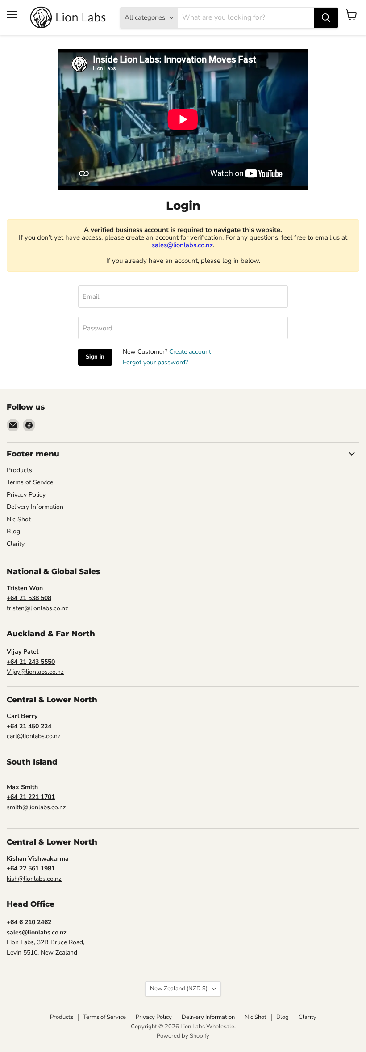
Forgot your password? (155, 362)
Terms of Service (30, 482)
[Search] (326, 18)
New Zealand (179, 988)
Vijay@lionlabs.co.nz (35, 672)
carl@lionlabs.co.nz (34, 736)
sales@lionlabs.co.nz (182, 245)
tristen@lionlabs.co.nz (37, 608)
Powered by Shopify (183, 1036)
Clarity (16, 544)
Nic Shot (19, 519)
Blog (13, 531)
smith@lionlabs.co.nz (36, 807)
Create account (190, 351)
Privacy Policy (26, 494)
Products (19, 470)
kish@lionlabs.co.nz (34, 879)
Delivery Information (35, 507)
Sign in (95, 357)
